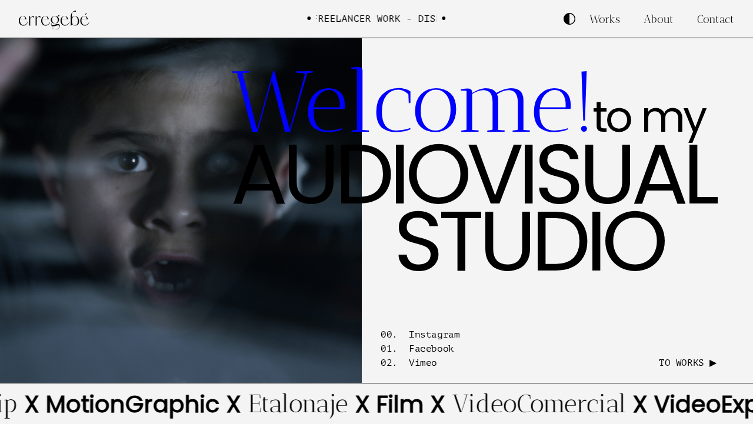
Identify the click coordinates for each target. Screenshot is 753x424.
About (659, 19)
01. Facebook (417, 348)
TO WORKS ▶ (688, 363)
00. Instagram (420, 334)
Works (604, 19)
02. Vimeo (409, 363)
